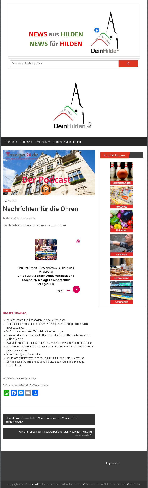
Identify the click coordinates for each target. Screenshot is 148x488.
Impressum (43, 142)
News (7, 190)
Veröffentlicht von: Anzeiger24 (20, 218)
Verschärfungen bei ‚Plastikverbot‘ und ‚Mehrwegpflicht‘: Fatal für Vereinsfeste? (55, 433)
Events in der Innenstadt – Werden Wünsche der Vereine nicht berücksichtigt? (41, 420)
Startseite (11, 142)
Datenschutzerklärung (67, 142)
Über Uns (26, 142)
